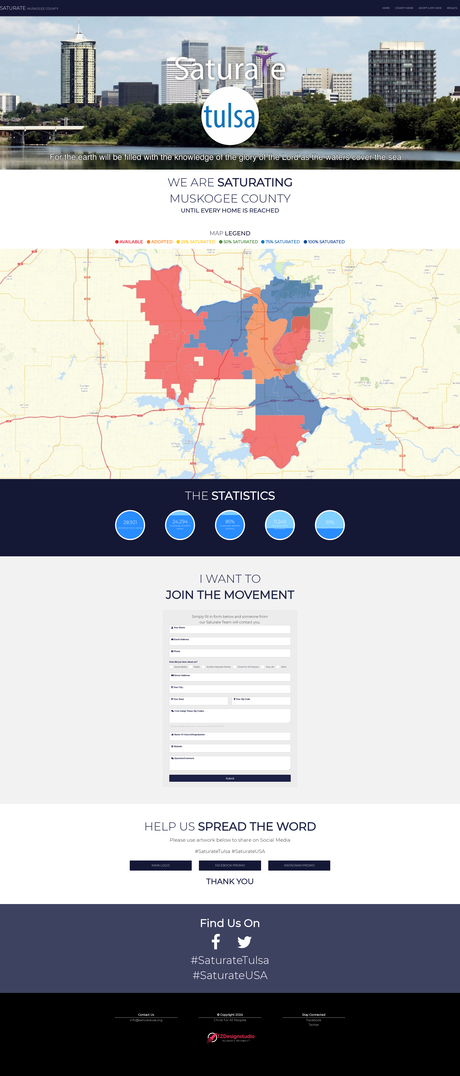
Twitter (314, 1025)
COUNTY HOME (404, 8)
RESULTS (452, 8)
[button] (161, 866)
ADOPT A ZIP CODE (430, 8)
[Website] (215, 947)
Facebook (313, 1020)
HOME (386, 8)
